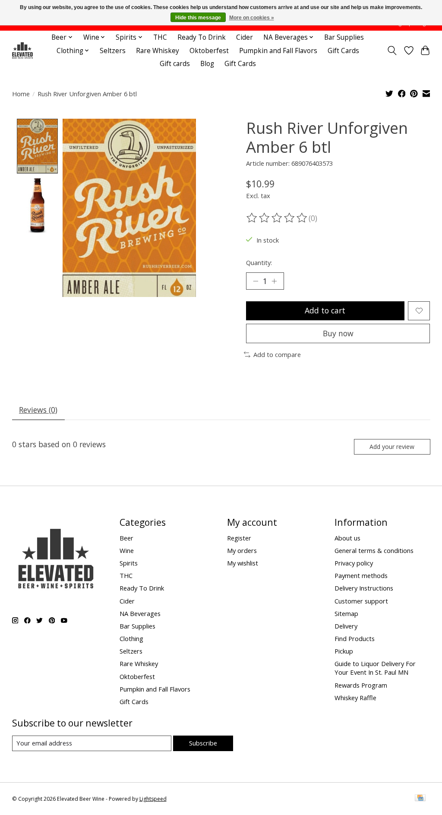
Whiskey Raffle (355, 697)
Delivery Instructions (364, 588)
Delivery (346, 626)
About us (347, 538)
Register (239, 538)
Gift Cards (343, 50)
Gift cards (175, 63)
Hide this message (198, 18)
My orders (242, 550)
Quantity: (259, 262)
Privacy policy (354, 563)
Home (21, 93)
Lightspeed (153, 798)
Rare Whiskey (157, 50)
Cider (244, 37)
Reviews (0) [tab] (38, 409)
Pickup (344, 651)
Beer (126, 538)
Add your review (391, 446)
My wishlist (242, 563)
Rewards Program (361, 685)
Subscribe (203, 743)
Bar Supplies (344, 37)
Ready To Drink (201, 37)
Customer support (361, 601)
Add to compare (277, 354)
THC (160, 37)
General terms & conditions (374, 550)
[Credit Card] (420, 798)
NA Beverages (140, 613)
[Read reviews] (277, 218)
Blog (207, 63)
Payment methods (361, 575)
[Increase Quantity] (274, 281)
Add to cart (325, 310)
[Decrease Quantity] (255, 281)
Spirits (129, 563)
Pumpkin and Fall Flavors (278, 50)
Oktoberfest (209, 50)
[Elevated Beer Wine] (22, 51)
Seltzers (113, 50)
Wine (127, 550)
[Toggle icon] (391, 50)
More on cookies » (251, 18)
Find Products (355, 638)
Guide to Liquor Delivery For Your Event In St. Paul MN (375, 667)
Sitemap (346, 613)
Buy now (338, 333)
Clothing (131, 638)
